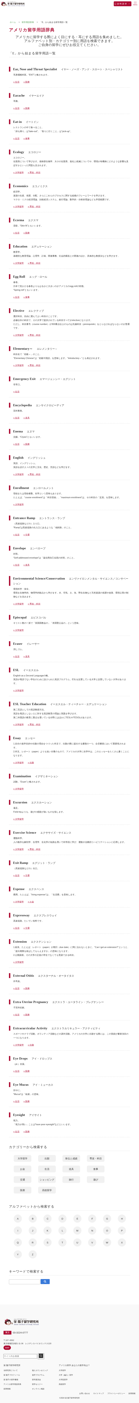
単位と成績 (71, 1158)
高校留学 (47, 1190)
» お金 (31, 902)
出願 (47, 1158)
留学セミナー (37, 1384)
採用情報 (7, 1389)
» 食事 (26, 138)
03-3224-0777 (20, 1332)
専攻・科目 (96, 1158)
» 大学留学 (18, 172)
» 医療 (26, 82)
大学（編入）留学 (66, 1375)
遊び (95, 1179)
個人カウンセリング (40, 1370)
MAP (7, 1348)
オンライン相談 (38, 1389)
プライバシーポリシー (116, 1393)
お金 (22, 1169)
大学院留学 (63, 1380)
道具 (71, 1169)
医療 (22, 1190)
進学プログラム (38, 1375)
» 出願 (31, 763)
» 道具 (26, 418)
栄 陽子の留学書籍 (11, 1380)
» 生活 (16, 82)
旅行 (71, 1179)
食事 (95, 1169)
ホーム (13, 22)
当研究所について (11, 1370)
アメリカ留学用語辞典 (12, 1384)
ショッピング (47, 1179)
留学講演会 (36, 1380)
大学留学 (22, 1158)
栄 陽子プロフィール (12, 1375)
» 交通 (26, 535)
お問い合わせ (84, 1393)
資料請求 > (123, 4)
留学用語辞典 (28, 22)
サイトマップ (98, 1393)
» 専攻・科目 (34, 172)
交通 (22, 1179)
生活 (47, 1169)
